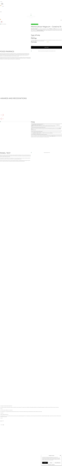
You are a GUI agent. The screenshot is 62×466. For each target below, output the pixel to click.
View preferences (57, 462)
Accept (45, 462)
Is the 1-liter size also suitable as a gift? (37, 131)
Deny (51, 462)
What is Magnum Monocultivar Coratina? (37, 124)
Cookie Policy (49, 464)
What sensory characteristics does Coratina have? (39, 127)
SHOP (3, 6)
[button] (60, 455)
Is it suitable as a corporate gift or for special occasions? (39, 134)
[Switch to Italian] (0, 5)
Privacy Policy (53, 464)
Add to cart (46, 47)
